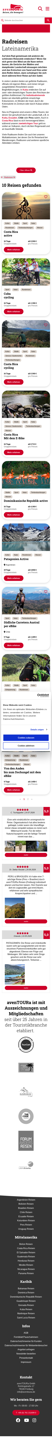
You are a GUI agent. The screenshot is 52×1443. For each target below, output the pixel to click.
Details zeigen (37, 729)
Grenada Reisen (26, 1305)
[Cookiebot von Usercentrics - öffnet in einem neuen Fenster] (37, 695)
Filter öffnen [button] (25, 170)
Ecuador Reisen (26, 1216)
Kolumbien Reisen (26, 1220)
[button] (40, 9)
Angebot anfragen (26, 1349)
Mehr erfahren (13, 250)
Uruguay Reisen (26, 1229)
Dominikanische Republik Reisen (26, 1297)
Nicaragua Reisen (26, 1269)
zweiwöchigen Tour (28, 123)
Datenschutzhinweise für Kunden (26, 1341)
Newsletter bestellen (26, 1354)
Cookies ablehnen (26, 746)
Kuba (25, 90)
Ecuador (13, 118)
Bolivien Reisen (26, 1204)
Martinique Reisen (26, 1313)
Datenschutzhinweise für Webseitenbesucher (26, 1345)
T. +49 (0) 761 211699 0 (26, 1413)
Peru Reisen (26, 1225)
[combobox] (22, 20)
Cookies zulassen (26, 738)
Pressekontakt (26, 1358)
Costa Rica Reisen (26, 1248)
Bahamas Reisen (26, 1288)
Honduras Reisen (26, 1261)
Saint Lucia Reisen (26, 1317)
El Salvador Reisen (26, 1252)
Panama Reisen (26, 1273)
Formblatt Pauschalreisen (26, 1337)
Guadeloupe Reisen (26, 1301)
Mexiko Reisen (26, 1265)
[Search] (48, 20)
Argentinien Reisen (26, 1200)
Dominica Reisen (26, 1292)
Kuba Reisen (26, 1309)
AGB (26, 1333)
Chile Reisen (26, 1212)
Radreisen (8, 177)
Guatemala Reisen (26, 1256)
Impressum (26, 1362)
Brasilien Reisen (26, 1208)
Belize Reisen (26, 1244)
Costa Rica (7, 120)
